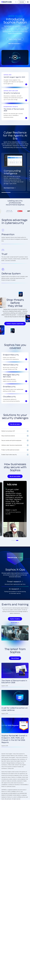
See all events (14, 622)
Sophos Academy (15, 618)
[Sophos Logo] (6, 2)
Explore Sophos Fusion (15, 39)
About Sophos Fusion (9, 187)
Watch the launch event (14, 43)
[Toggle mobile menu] (28, 2)
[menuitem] (15, 445)
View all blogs (15, 658)
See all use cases (15, 424)
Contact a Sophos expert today (15, 323)
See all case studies (15, 476)
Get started (21, 2)
